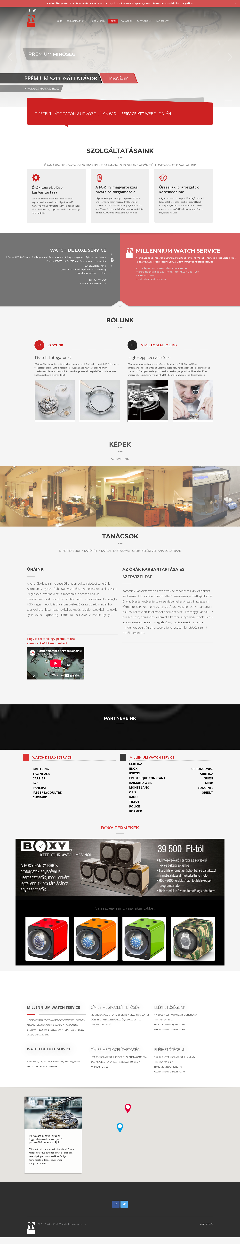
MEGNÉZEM (118, 78)
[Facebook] (29, 10)
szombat (81, 272)
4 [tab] (228, 102)
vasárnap (91, 272)
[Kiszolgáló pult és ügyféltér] (120, 496)
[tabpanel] (120, 57)
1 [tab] (228, 97)
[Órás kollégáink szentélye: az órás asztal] (168, 496)
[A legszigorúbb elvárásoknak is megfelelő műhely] (72, 496)
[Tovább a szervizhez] (112, 259)
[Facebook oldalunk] (116, 1204)
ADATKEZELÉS (206, 1224)
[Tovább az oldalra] (129, 252)
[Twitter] (34, 10)
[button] (128, 1108)
